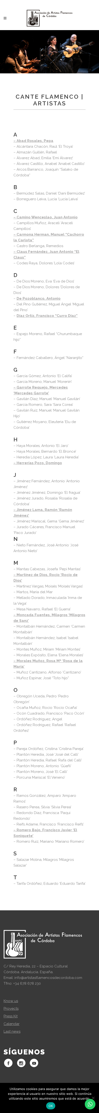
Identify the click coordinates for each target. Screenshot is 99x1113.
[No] (93, 1098)
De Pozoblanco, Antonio (39, 298)
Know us (11, 1001)
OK (51, 1106)
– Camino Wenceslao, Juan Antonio (45, 217)
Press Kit (11, 1016)
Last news (12, 1031)
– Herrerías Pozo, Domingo (37, 463)
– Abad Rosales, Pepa (33, 141)
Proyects (11, 1008)
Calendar (11, 1024)
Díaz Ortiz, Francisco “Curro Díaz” (47, 316)
